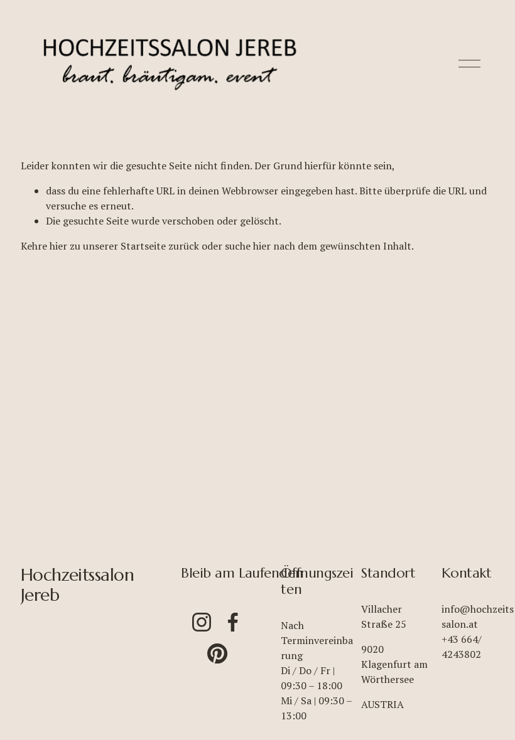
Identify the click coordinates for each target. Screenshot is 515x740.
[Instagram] (202, 622)
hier (58, 246)
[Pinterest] (217, 653)
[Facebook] (233, 622)
